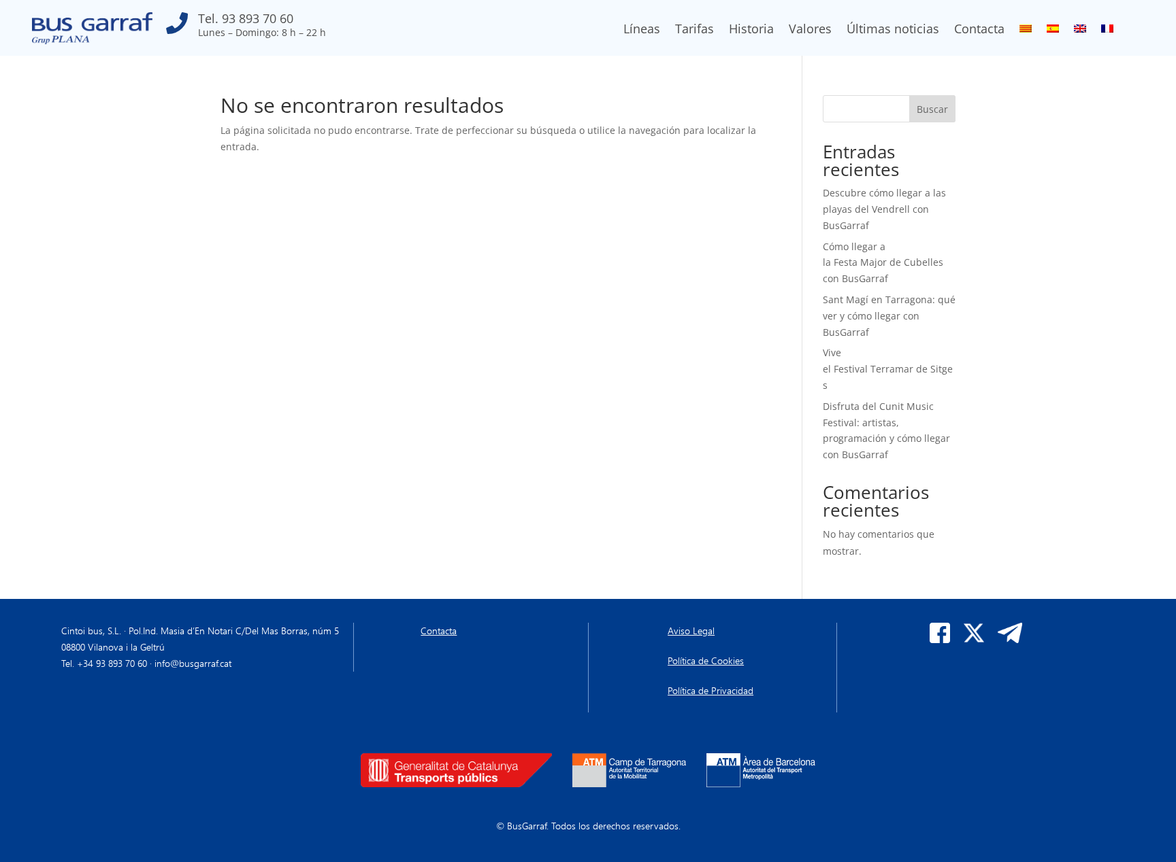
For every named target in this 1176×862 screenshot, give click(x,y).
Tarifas (694, 30)
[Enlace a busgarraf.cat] (92, 40)
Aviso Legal (691, 630)
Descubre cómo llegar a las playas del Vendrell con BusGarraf (884, 209)
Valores (810, 30)
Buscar (932, 109)
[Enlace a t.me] (1010, 639)
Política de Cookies (706, 660)
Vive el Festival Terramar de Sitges (888, 369)
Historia (751, 30)
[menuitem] (1025, 31)
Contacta (979, 30)
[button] (246, 28)
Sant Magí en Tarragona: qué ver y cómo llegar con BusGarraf (889, 316)
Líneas (641, 30)
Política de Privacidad (710, 690)
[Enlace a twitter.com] (974, 639)
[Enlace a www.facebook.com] (940, 639)
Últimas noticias (893, 30)
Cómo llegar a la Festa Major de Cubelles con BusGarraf (883, 263)
